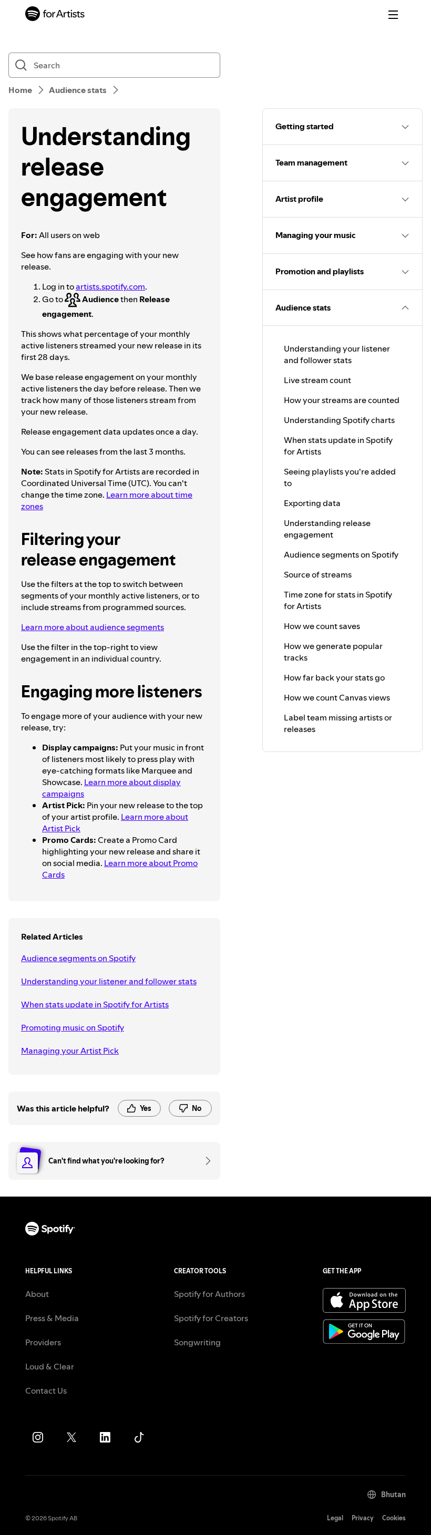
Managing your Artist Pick (70, 1050)
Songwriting (197, 1342)
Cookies (394, 1517)
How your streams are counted (341, 400)
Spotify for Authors (209, 1294)
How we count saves (322, 626)
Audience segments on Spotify (78, 958)
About (37, 1294)
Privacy (363, 1517)
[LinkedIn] (105, 1437)
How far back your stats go (334, 677)
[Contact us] (204, 1160)
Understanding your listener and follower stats (109, 981)
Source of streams (318, 574)
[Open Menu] (393, 14)
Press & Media (52, 1318)
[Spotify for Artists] (55, 15)
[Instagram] (37, 1437)
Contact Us (46, 1390)
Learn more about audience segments (92, 627)
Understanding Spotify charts (339, 420)
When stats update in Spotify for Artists (95, 1004)
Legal (335, 1517)
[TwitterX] (71, 1437)
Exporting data (312, 503)
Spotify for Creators (211, 1318)
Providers (43, 1342)
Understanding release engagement (327, 528)
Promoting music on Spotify (72, 1027)
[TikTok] (138, 1437)
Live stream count (317, 380)
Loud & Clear (49, 1366)
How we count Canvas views (337, 697)
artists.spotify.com (110, 286)
